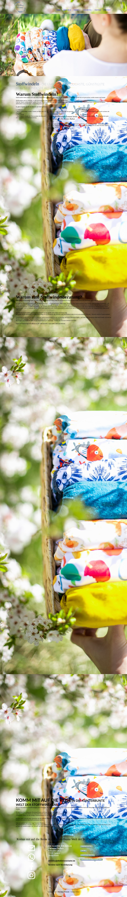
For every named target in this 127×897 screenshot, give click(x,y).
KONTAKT (107, 10)
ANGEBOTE (87, 10)
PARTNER (98, 10)
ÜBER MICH (67, 10)
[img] (20, 7)
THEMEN (76, 10)
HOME (58, 10)
